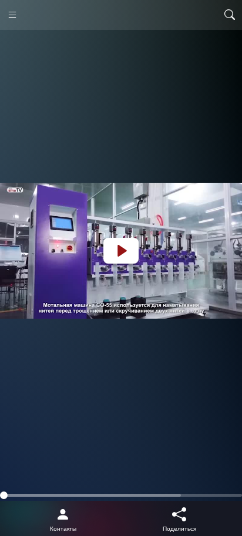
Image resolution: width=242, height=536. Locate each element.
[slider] (121, 495)
